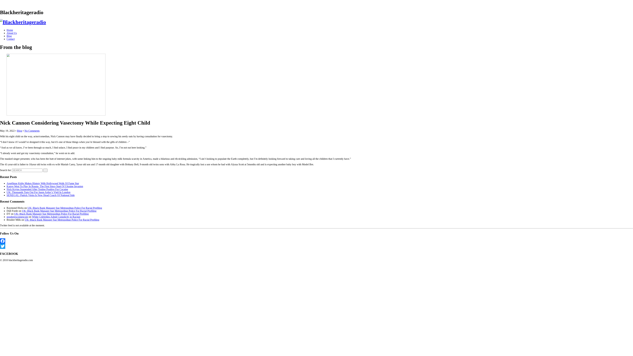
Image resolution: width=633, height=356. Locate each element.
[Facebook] (316, 241)
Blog (9, 36)
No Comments (32, 130)
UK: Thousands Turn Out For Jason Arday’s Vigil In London (38, 192)
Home (10, 30)
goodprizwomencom (17, 216)
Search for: (5, 170)
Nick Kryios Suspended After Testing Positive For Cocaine (37, 189)
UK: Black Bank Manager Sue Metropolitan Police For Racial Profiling (65, 208)
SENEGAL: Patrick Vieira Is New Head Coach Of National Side (41, 195)
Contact (11, 39)
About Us (12, 33)
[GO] (45, 170)
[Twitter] (316, 246)
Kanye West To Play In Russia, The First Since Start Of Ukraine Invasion (45, 186)
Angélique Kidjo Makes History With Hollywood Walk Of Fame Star (43, 183)
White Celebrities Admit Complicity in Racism (56, 216)
